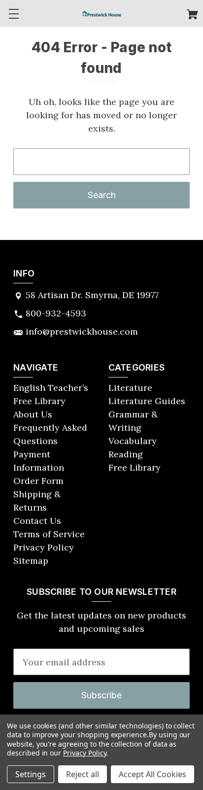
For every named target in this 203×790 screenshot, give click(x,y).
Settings (30, 774)
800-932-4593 (56, 313)
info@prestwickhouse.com (82, 331)
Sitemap (30, 560)
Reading (125, 454)
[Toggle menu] (13, 13)
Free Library (134, 467)
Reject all (82, 774)
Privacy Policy (43, 547)
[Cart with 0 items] (192, 15)
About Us (32, 414)
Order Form (38, 480)
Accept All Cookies (152, 774)
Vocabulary (132, 441)
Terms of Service (49, 534)
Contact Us (37, 520)
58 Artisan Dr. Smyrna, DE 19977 (92, 295)
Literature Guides (146, 401)
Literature (130, 387)
